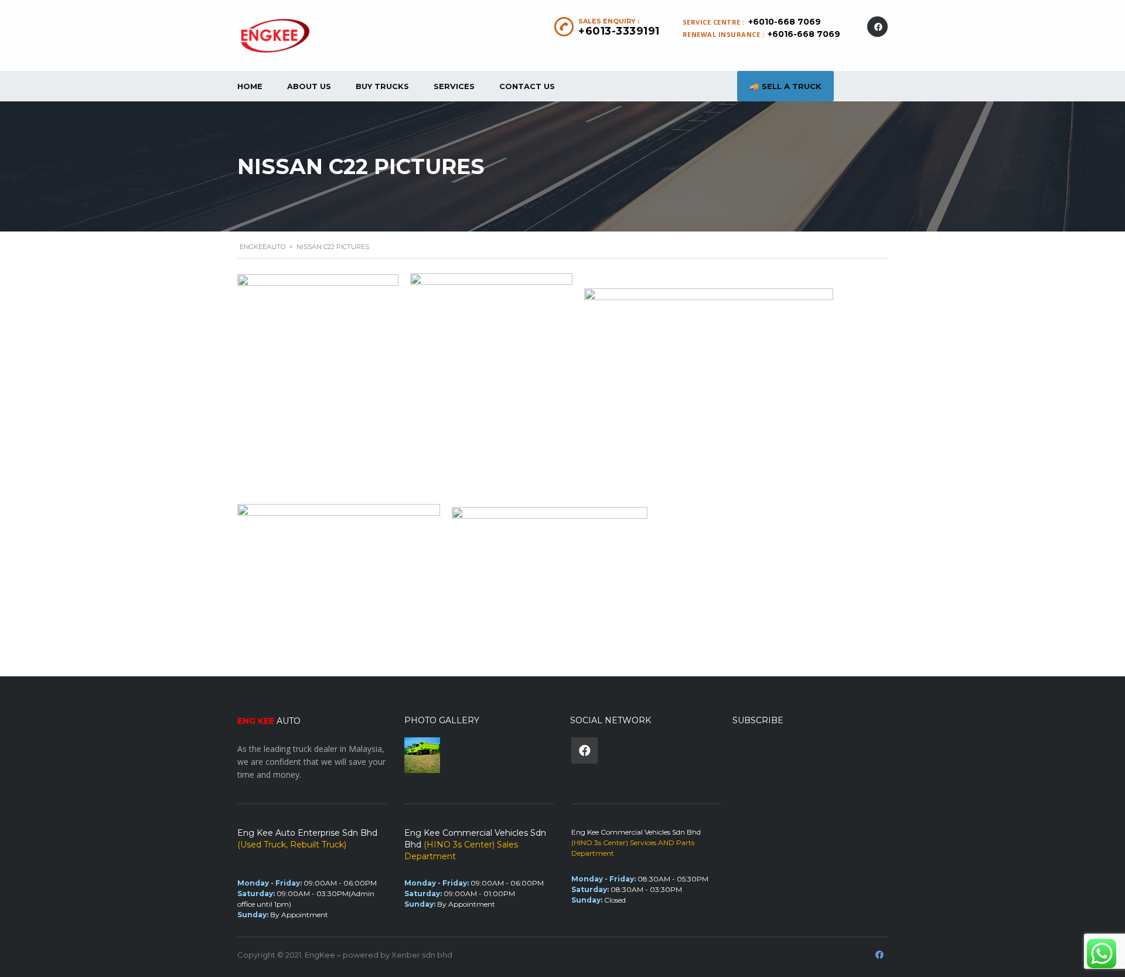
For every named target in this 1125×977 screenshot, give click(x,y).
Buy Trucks (382, 86)
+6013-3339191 (619, 31)
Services (454, 86)
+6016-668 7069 (804, 34)
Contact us (527, 86)
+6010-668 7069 (784, 21)
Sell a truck (791, 86)
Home (249, 86)
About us (309, 86)
